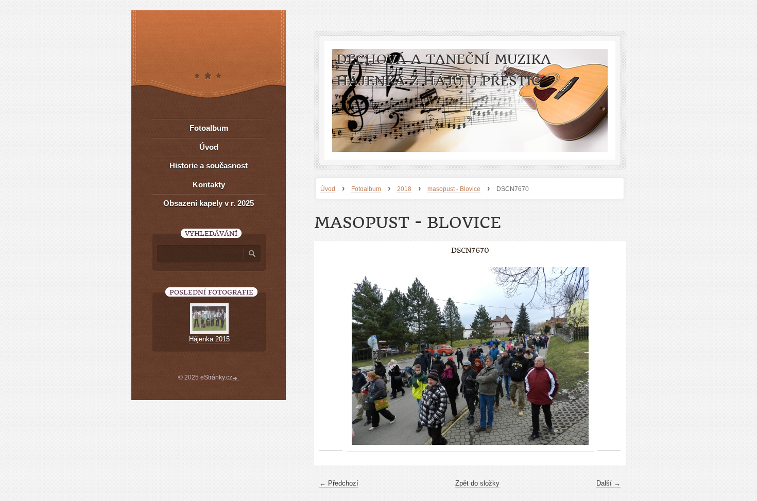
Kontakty (209, 184)
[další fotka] (609, 356)
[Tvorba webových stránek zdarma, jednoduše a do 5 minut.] (235, 378)
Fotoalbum (366, 189)
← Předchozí (338, 483)
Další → (608, 483)
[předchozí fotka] (330, 356)
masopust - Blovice (453, 189)
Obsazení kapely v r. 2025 (208, 203)
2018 (404, 189)
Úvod (327, 189)
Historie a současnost (208, 165)
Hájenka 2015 (209, 339)
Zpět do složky (477, 483)
